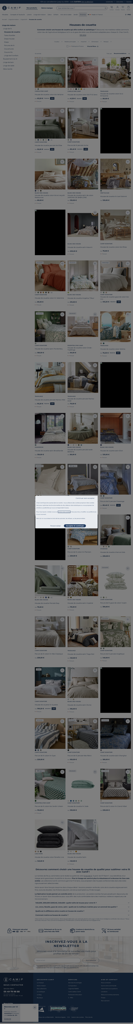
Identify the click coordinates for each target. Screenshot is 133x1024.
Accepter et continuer (75, 526)
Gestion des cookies (64, 512)
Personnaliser (55, 526)
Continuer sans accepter (85, 498)
